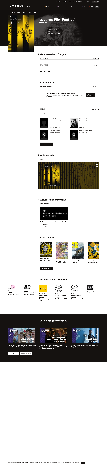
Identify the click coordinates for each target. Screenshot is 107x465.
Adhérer (92, 6)
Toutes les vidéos (26, 354)
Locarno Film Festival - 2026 (45, 259)
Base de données (62, 6)
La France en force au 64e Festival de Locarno (55, 222)
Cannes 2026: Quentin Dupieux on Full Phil (84, 346)
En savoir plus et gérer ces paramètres (15, 463)
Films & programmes (31, 6)
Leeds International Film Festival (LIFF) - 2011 (30, 293)
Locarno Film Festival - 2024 (77, 261)
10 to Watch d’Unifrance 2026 (78, 1)
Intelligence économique (74, 6)
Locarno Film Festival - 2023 (93, 261)
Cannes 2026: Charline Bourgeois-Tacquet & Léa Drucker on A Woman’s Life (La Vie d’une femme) (22, 346)
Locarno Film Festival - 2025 (61, 262)
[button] (97, 165)
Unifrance (85, 6)
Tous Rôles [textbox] (44, 113)
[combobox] (50, 113)
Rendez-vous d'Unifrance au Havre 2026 (63, 1)
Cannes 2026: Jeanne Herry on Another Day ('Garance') (52, 346)
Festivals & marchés (51, 6)
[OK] (83, 463)
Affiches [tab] (41, 159)
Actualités (41, 6)
